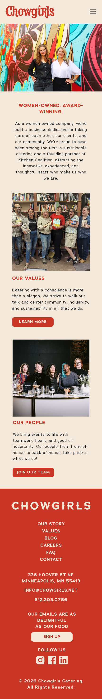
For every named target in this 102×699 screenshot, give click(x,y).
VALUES (51, 531)
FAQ (51, 552)
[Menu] (93, 12)
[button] (52, 637)
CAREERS (51, 545)
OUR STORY (51, 524)
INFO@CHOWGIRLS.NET (51, 590)
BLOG (51, 538)
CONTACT (51, 560)
